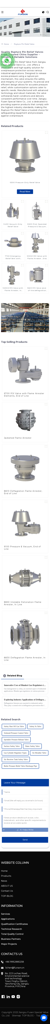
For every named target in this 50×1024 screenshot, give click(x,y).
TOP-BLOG (7, 896)
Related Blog (14, 675)
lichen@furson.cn (14, 967)
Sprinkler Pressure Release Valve (16, 740)
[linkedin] (3, 996)
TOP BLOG (28, 1015)
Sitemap (16, 1015)
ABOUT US (7, 886)
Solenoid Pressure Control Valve (16, 733)
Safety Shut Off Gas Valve (14, 726)
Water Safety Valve (32, 746)
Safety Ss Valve (35, 726)
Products (6, 876)
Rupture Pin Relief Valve (24, 44)
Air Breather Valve (39, 753)
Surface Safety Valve (12, 746)
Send (25, 840)
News (4, 881)
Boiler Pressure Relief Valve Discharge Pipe (20, 766)
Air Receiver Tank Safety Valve (16, 759)
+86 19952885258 (14, 962)
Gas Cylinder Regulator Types (15, 753)
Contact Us (7, 891)
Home (6, 44)
